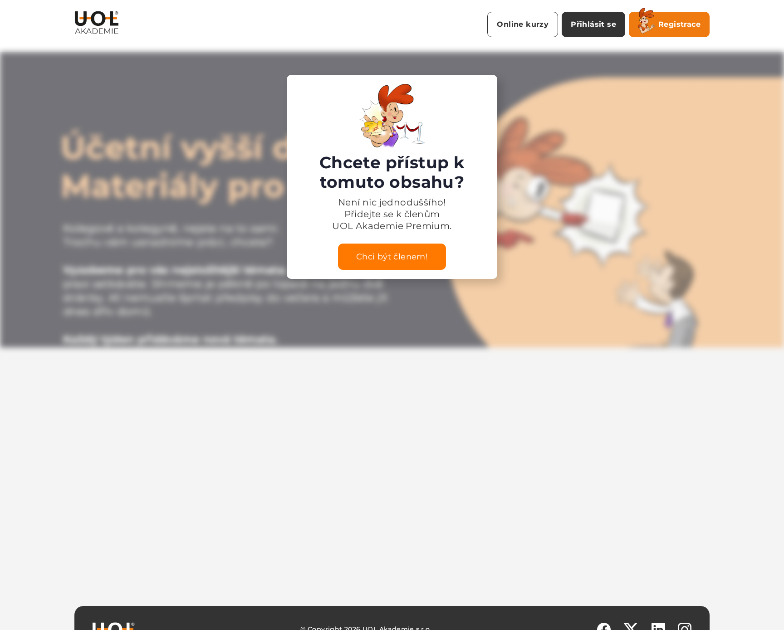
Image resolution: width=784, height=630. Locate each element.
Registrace (679, 24)
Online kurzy (523, 24)
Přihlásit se (593, 24)
